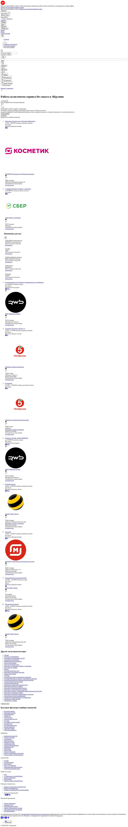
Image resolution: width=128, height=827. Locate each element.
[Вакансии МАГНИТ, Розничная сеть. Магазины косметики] (65, 151)
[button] (3, 30)
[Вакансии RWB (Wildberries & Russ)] (65, 302)
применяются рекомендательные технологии (35, 814)
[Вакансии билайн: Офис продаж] (65, 502)
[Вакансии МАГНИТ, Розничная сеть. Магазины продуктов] (65, 550)
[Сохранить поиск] (2, 61)
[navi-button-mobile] (2, 35)
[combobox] (9, 53)
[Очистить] (3, 57)
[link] (4, 26)
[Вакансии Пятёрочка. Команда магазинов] (65, 351)
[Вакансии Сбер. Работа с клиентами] (65, 206)
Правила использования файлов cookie (30, 9)
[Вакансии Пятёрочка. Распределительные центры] (65, 404)
